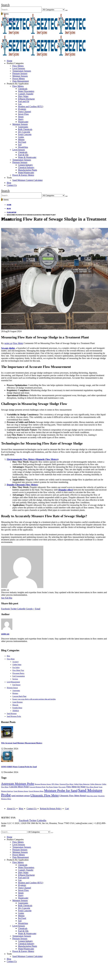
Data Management (20, 81)
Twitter (13, 609)
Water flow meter (91, 796)
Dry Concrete (24, 132)
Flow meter (62, 787)
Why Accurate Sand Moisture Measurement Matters (21, 743)
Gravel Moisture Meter (36, 791)
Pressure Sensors (19, 73)
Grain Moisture (17, 702)
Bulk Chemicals (25, 129)
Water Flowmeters (26, 91)
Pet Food (22, 142)
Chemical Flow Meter (66, 784)
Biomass (15, 693)
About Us (11, 808)
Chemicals (22, 88)
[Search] (66, 10)
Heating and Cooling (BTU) (30, 106)
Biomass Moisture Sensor (43, 784)
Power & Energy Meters (23, 175)
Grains (21, 137)
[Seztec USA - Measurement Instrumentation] (43, 34)
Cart (67, 808)
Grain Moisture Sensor (21, 791)
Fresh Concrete (25, 134)
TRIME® (15, 711)
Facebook (5, 609)
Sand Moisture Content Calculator (27, 180)
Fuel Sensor (16, 685)
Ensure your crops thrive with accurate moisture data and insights (34, 699)
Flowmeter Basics (18, 673)
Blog (9, 182)
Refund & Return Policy (51, 808)
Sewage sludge (8, 348)
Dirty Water (23, 96)
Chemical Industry (26, 167)
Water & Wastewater (27, 157)
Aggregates (23, 127)
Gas (20, 104)
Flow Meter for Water (76, 786)
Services (15, 679)
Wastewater (23, 122)
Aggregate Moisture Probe (17, 783)
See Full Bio (6, 598)
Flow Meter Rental (92, 787)
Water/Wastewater (26, 172)
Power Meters (18, 78)
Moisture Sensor (12, 688)
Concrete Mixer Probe (19, 786)
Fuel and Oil (23, 101)
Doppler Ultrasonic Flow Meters (22, 484)
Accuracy (15, 662)
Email (37, 609)
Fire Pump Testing (52, 787)
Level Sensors (18, 68)
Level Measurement (13, 682)
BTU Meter (55, 784)
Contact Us (12, 185)
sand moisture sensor (20, 795)
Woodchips (23, 147)
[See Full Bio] (14, 598)
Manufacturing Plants (27, 170)
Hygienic (22, 109)
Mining (21, 139)
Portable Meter (17, 708)
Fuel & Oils (23, 155)
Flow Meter (18, 343)
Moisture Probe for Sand (60, 790)
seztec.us (8, 343)
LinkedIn (21, 609)
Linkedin (41, 820)
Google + (30, 609)
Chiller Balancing (95, 784)
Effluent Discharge (26, 99)
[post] (7, 737)
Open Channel (24, 111)
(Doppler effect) (65, 490)
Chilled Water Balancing (82, 784)
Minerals (15, 705)
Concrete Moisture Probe (37, 787)
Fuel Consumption (18, 676)
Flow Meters (18, 66)
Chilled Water (16, 665)
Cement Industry (25, 165)
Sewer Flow (23, 114)
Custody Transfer (25, 94)
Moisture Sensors (20, 76)
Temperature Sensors (21, 71)
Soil (20, 144)
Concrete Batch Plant (19, 696)
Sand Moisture (12, 714)
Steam (20, 116)
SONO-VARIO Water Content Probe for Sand (19, 767)
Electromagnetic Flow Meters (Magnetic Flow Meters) (32, 459)
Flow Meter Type (18, 670)
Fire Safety (16, 668)
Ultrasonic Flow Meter (44, 795)
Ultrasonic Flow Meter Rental (72, 795)
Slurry (20, 119)
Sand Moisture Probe (14, 716)
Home (9, 61)
